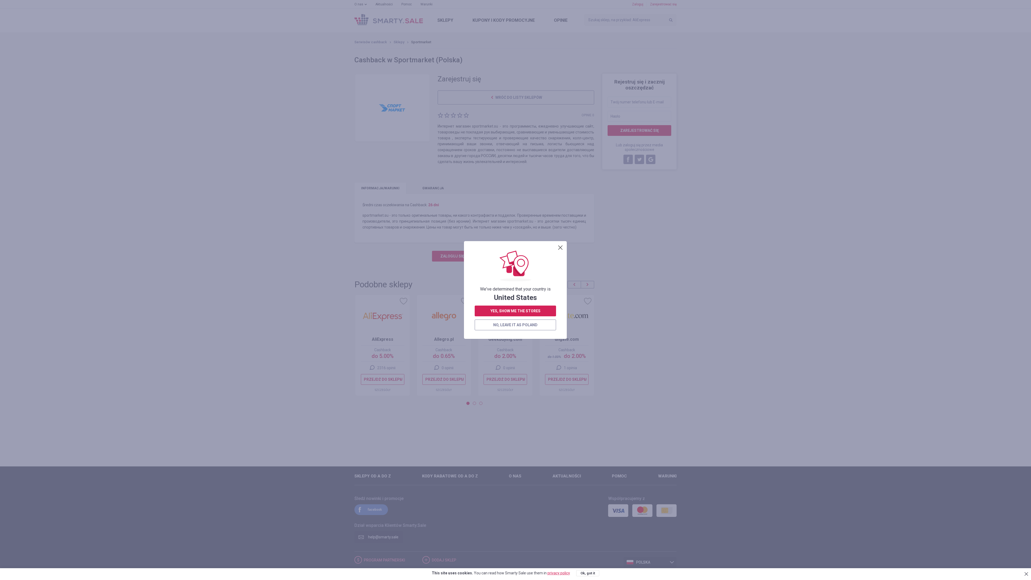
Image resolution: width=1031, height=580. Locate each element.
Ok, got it (587, 573)
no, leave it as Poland (515, 325)
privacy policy (558, 573)
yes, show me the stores (515, 311)
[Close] (560, 247)
